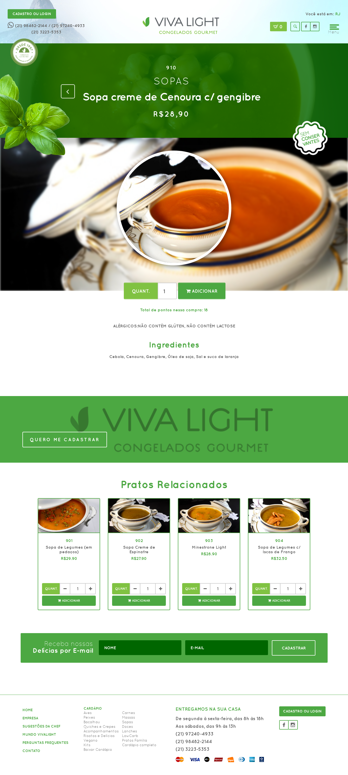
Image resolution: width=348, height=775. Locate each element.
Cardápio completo (139, 745)
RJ (337, 13)
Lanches (129, 731)
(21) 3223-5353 (46, 32)
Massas (128, 717)
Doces (127, 726)
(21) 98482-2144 (31, 25)
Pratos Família (134, 740)
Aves (88, 713)
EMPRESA (30, 718)
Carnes (128, 713)
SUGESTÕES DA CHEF (41, 726)
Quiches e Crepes (99, 726)
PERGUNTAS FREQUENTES (45, 743)
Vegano (91, 740)
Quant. (141, 291)
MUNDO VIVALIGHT (39, 734)
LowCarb (130, 736)
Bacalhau (92, 722)
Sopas (127, 722)
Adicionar (204, 291)
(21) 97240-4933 (194, 733)
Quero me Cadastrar (65, 439)
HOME (27, 710)
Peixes (89, 717)
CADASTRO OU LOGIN (302, 711)
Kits (87, 745)
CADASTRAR (294, 648)
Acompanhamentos (101, 731)
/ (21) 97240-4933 (66, 25)
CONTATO (31, 751)
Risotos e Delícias (99, 736)
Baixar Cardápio (98, 749)
